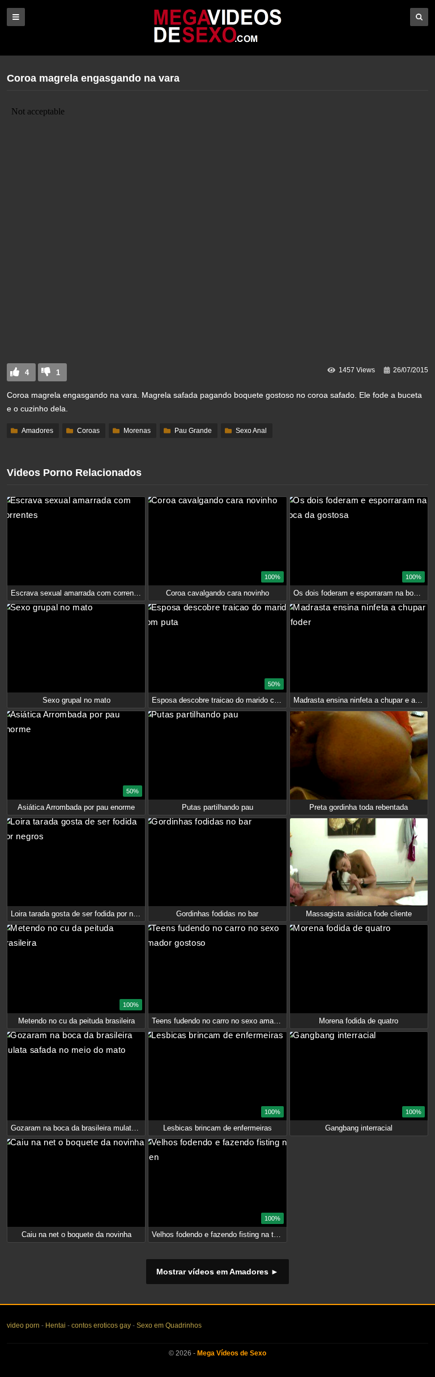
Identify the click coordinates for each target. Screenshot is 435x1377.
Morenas (137, 431)
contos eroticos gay (101, 1325)
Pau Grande (193, 431)
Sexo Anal (251, 431)
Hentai (55, 1325)
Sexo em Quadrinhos (169, 1325)
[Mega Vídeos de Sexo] (217, 40)
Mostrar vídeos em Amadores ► (217, 1271)
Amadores (37, 431)
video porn (23, 1325)
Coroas (88, 431)
